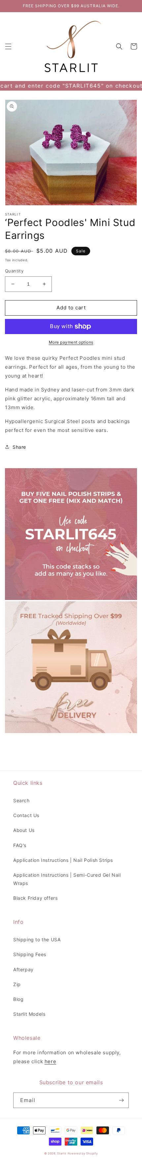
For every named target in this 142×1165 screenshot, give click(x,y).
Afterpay (23, 969)
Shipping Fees (29, 954)
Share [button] (19, 447)
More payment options (71, 342)
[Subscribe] (121, 1100)
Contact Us (26, 815)
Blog (18, 999)
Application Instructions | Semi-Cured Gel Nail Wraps (67, 879)
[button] (8, 46)
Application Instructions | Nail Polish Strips (63, 860)
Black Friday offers (35, 898)
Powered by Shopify (83, 1153)
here (50, 1061)
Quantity (14, 270)
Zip (17, 984)
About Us (24, 830)
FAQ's (19, 845)
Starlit (61, 1153)
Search (21, 800)
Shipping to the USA (36, 939)
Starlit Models (29, 1014)
